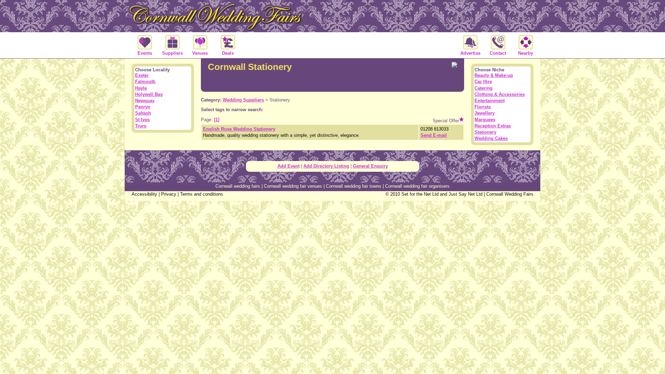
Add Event (288, 166)
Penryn (142, 106)
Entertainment (490, 100)
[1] (216, 119)
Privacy (168, 194)
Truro (141, 125)
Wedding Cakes (491, 138)
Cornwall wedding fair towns (353, 186)
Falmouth (145, 81)
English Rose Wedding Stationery (239, 129)
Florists (483, 106)
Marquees (485, 119)
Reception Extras (493, 125)
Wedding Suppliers (243, 100)
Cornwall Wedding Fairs (509, 194)
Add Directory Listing (326, 166)
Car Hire (483, 81)
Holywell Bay (149, 94)
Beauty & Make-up (494, 75)
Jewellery (485, 113)
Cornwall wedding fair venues (293, 186)
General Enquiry (370, 166)
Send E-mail (433, 135)
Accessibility (144, 194)
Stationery (485, 132)
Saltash (143, 113)
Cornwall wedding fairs (237, 186)
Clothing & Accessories (500, 94)
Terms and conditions (201, 194)
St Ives (142, 119)
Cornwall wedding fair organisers (417, 186)
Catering (484, 88)
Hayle (141, 88)
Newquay (144, 100)
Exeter (142, 75)
